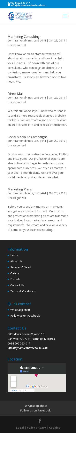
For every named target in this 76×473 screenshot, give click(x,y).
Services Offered (20, 267)
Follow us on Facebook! (25, 315)
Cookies (54, 427)
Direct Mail (15, 94)
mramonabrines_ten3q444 (29, 40)
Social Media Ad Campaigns (27, 137)
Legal (20, 427)
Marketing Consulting (24, 36)
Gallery (14, 273)
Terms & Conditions (23, 291)
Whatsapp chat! (20, 310)
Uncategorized (17, 45)
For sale (15, 279)
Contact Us (17, 285)
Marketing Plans (20, 189)
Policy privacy (36, 427)
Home (14, 255)
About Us (16, 261)
